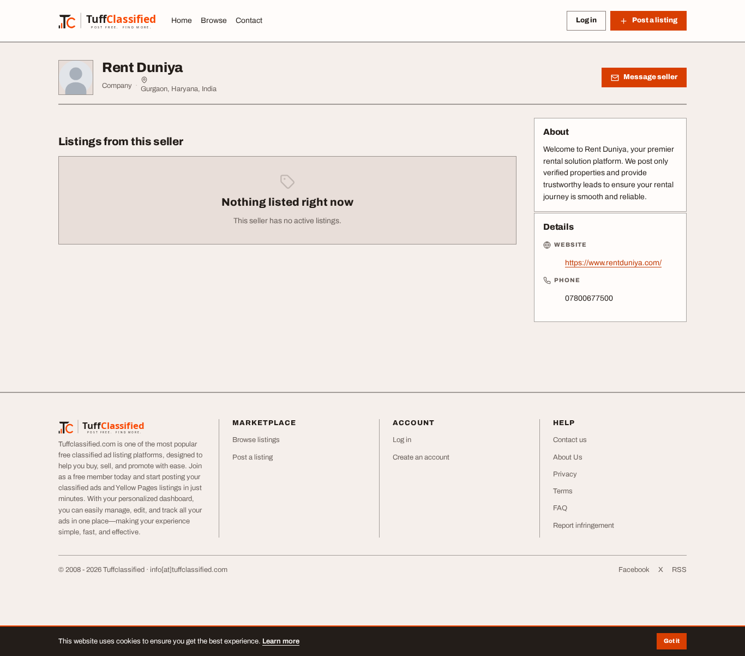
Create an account (421, 457)
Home (181, 20)
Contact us (570, 440)
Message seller (650, 77)
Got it (672, 640)
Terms (563, 491)
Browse (214, 20)
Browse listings (256, 440)
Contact (249, 20)
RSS (679, 570)
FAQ (560, 508)
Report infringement (583, 525)
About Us (567, 457)
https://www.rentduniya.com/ (613, 263)
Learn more (280, 641)
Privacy (565, 474)
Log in (586, 20)
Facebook (634, 570)
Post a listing (252, 457)
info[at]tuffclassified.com (188, 570)
